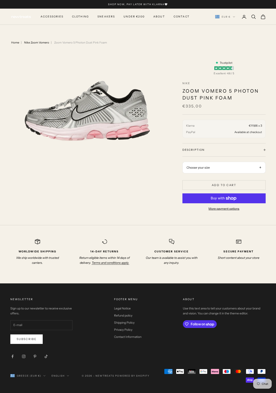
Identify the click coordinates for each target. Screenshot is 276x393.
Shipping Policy (124, 323)
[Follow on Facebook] (12, 356)
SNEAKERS (106, 16)
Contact (182, 16)
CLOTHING (80, 16)
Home (15, 42)
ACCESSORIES (52, 16)
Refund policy (123, 315)
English (58, 375)
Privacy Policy (123, 330)
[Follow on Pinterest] (35, 356)
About (159, 16)
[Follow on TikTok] (46, 356)
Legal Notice (122, 308)
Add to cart (224, 185)
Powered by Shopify (132, 375)
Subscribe (26, 339)
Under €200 (134, 16)
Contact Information (127, 337)
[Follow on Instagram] (24, 356)
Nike (186, 83)
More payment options (224, 209)
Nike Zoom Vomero (36, 42)
